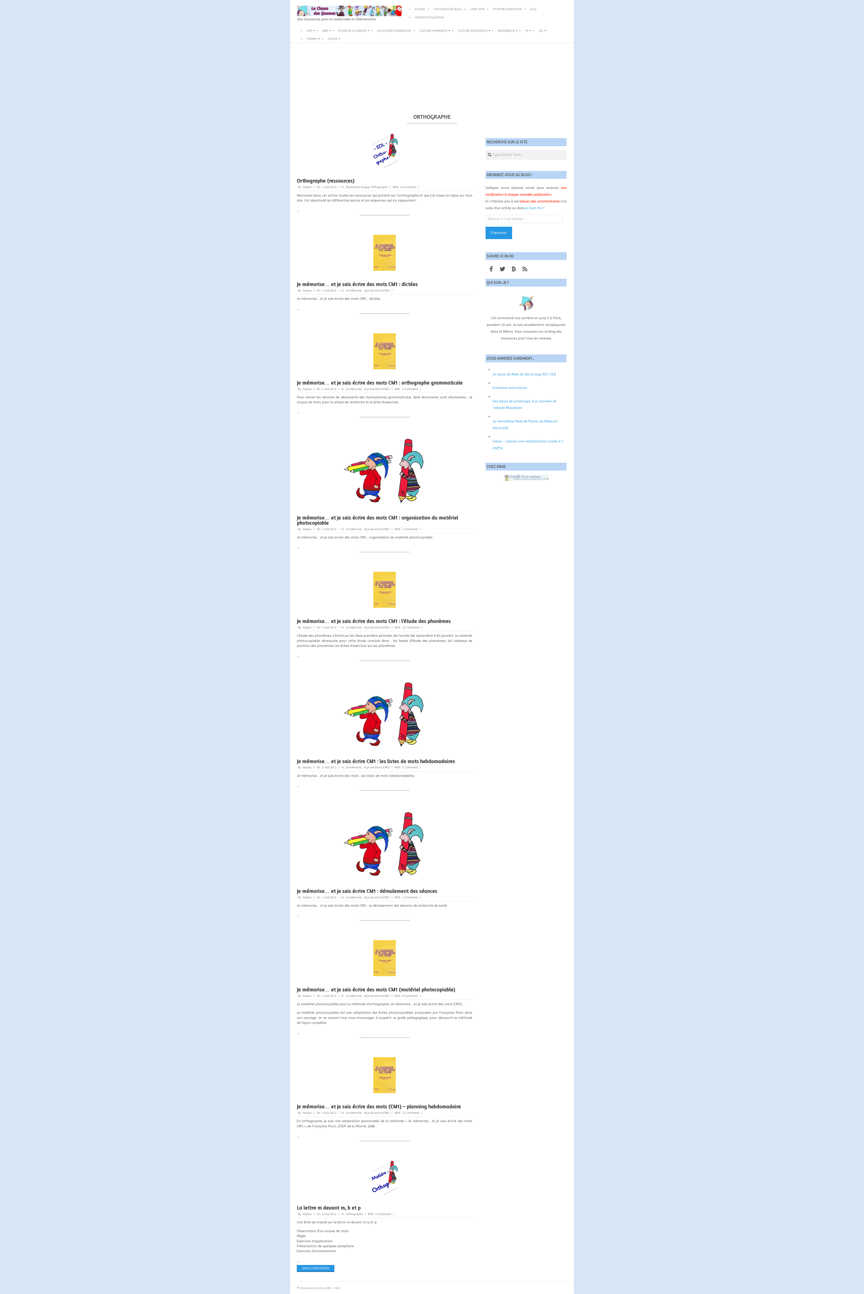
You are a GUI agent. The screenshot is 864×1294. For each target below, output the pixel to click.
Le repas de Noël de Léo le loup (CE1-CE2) (524, 374)
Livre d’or (477, 9)
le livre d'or (534, 208)
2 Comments (410, 389)
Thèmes (312, 38)
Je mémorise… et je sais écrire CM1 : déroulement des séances (367, 891)
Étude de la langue (353, 30)
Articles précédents (315, 1268)
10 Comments (410, 627)
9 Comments (410, 996)
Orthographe (379, 187)
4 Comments (410, 529)
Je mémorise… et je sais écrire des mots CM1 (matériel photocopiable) (376, 989)
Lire (309, 30)
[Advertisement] (432, 76)
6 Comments (408, 187)
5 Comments (410, 767)
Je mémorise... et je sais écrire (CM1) (367, 290)
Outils (332, 38)
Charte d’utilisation (429, 17)
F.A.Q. (533, 9)
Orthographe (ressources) (325, 180)
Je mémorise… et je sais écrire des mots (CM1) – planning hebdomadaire (379, 1106)
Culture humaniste (433, 30)
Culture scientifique (473, 30)
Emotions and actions (510, 388)
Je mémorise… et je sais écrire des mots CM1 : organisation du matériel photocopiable (377, 520)
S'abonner (499, 233)
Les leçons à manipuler (394, 30)
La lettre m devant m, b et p (329, 1207)
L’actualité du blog (448, 9)
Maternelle (506, 30)
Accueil (420, 9)
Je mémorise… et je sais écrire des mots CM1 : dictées (357, 284)
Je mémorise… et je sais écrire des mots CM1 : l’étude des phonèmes (374, 621)
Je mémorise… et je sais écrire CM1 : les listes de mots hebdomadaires (376, 761)
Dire (325, 30)
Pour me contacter (507, 9)
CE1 (541, 30)
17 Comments (410, 1113)
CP (526, 30)
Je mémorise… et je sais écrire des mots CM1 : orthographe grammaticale (380, 382)
